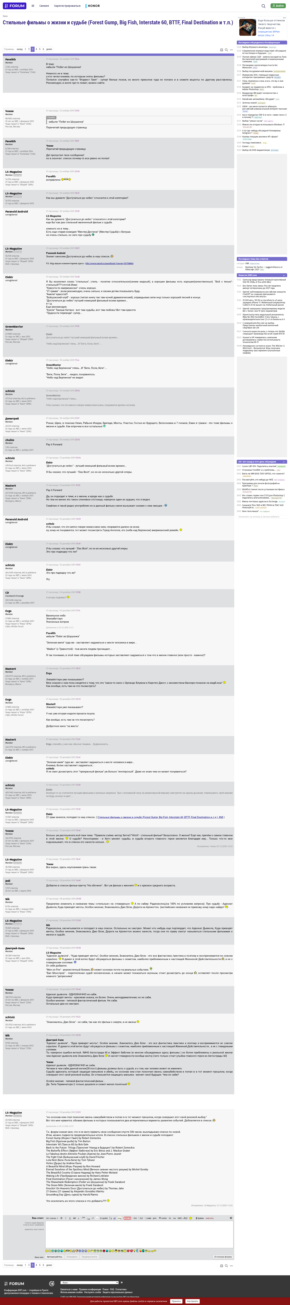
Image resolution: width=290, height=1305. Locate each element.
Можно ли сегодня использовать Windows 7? (263, 124)
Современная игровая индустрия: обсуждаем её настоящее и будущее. (264, 52)
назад (19, 49)
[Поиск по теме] (226, 50)
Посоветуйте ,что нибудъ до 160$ (257, 480)
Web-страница (12, 264)
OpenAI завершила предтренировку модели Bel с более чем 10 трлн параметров (264, 309)
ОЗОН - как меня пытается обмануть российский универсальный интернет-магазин (264, 107)
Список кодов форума (34, 1223)
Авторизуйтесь (54, 1257)
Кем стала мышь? (250, 511)
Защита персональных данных (117, 1292)
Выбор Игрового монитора (255, 47)
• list (135, 1218)
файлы (201, 1218)
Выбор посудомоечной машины (257, 71)
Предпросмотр (89, 1257)
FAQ (112, 1289)
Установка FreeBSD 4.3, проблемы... (259, 470)
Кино (5, 16)
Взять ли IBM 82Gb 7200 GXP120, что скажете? (263, 474)
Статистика (121, 1289)
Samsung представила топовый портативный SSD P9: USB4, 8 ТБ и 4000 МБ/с (264, 281)
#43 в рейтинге (28, 398)
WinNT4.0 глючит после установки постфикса (263, 489)
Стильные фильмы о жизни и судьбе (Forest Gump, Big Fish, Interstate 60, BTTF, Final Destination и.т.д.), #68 (160, 817)
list (140, 1218)
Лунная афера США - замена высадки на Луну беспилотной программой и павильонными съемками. (264, 59)
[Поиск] (263, 6)
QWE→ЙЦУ (183, 1218)
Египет (245, 146)
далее (49, 49)
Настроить (192, 1301)
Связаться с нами (69, 1289)
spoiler (105, 1218)
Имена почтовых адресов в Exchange (260, 501)
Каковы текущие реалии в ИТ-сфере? (260, 137)
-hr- (170, 1218)
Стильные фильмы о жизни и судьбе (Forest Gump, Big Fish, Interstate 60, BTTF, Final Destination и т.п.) (118, 22)
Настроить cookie (92, 1292)
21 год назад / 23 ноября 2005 (62, 59)
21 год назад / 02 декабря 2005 (63, 519)
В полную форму (223, 1257)
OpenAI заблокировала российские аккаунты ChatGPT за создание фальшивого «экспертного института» (264, 294)
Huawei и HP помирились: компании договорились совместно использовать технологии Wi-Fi (261, 339)
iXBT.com (65, 1297)
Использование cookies (71, 1292)
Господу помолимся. (252, 143)
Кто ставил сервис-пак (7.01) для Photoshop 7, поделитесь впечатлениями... (263, 496)
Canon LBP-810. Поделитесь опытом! (259, 466)
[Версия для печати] (221, 50)
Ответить (227, 59)
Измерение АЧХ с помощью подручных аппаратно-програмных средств (260, 76)
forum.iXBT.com (124, 1297)
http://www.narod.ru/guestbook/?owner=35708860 (109, 263)
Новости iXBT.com (247, 275)
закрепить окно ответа (34, 1229)
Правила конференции (90, 1289)
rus (174, 1218)
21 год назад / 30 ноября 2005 (62, 193)
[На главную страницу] (14, 6)
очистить (210, 1218)
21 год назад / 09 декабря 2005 (63, 948)
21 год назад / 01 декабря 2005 (63, 458)
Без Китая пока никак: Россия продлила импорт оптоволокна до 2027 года (262, 287)
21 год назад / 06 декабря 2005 (63, 880)
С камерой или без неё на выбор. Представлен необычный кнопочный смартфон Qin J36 (260, 325)
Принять (176, 1301)
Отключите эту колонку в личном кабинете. (259, 517)
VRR (247, 263)
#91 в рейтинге (29, 493)
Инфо (219, 59)
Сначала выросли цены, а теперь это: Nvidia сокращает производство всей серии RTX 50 (264, 332)
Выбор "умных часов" (252, 121)
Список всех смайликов (33, 1225)
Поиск (106, 1289)
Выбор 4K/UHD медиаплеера (256, 150)
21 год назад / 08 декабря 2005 (63, 899)
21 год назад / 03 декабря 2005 (63, 739)
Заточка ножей (249, 103)
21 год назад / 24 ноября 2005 (63, 171)
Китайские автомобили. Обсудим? (258, 99)
